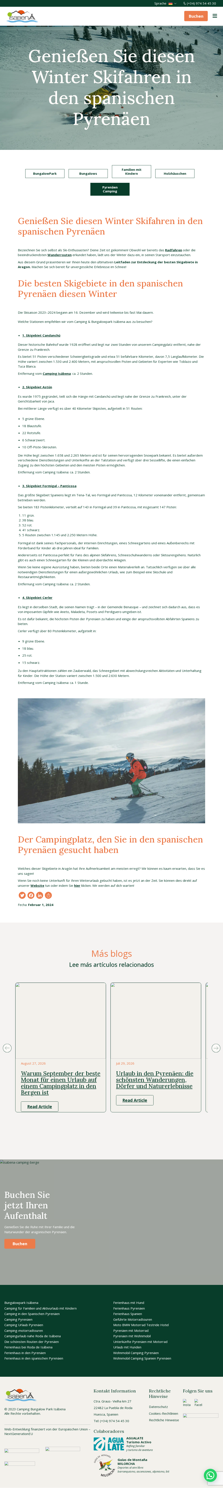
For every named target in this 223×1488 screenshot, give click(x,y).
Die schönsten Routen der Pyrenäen (31, 1341)
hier (77, 885)
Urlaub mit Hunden (127, 1347)
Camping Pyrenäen (18, 1319)
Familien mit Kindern (132, 171)
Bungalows (88, 173)
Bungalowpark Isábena (21, 1303)
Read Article (39, 1106)
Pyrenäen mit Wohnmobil (132, 1336)
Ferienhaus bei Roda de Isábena (28, 1347)
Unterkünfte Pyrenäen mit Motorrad (140, 1341)
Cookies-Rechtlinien (163, 1413)
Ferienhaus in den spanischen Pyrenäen (33, 1358)
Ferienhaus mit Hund (128, 1303)
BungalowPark (45, 173)
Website (37, 885)
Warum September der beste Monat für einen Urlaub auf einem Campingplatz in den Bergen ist (60, 1082)
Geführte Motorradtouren (132, 1319)
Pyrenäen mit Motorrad (131, 1330)
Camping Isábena (57, 373)
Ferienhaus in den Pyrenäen (25, 1353)
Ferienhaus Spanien (127, 1314)
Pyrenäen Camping (110, 189)
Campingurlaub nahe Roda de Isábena (32, 1336)
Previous (7, 1048)
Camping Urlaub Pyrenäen (23, 1325)
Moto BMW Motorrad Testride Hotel (141, 1325)
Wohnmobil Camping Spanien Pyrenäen (142, 1358)
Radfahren (173, 250)
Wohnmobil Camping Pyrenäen (136, 1353)
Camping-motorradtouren (23, 1330)
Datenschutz (158, 1407)
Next (216, 1048)
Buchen (196, 16)
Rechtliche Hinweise (164, 1420)
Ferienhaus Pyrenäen (129, 1308)
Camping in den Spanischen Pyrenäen (32, 1314)
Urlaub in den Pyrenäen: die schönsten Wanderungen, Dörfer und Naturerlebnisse (154, 1079)
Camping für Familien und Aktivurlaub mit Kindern (40, 1308)
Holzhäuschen (175, 173)
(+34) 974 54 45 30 (201, 3)
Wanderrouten (59, 255)
